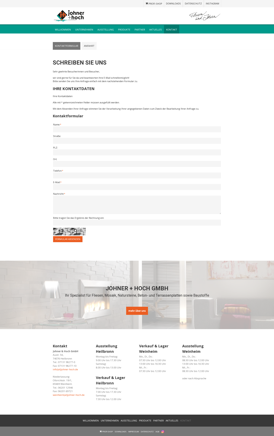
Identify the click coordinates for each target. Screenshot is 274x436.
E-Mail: (57, 182)
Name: (57, 124)
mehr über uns (137, 310)
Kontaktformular (66, 45)
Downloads (173, 3)
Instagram (212, 3)
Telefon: (58, 170)
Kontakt (171, 29)
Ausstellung (105, 29)
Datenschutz (193, 3)
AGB (157, 431)
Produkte (124, 29)
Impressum (133, 431)
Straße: (57, 136)
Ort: (55, 159)
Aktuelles (155, 29)
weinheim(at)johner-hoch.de (68, 395)
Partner (140, 29)
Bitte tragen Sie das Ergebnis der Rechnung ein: (78, 217)
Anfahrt (89, 45)
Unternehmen (84, 29)
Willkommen (63, 29)
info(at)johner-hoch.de (65, 369)
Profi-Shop (155, 3)
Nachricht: (59, 193)
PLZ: (55, 147)
